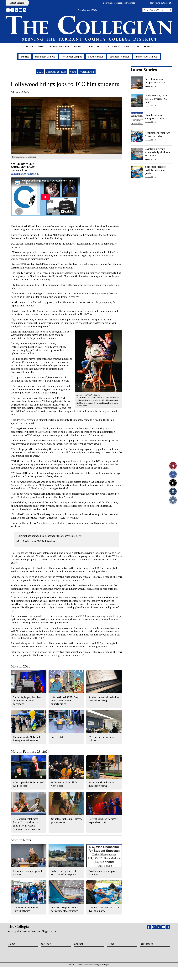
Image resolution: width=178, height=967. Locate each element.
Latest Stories (144, 69)
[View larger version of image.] (66, 125)
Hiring (148, 46)
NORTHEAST (87, 71)
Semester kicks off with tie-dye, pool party (155, 170)
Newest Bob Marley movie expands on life (103, 820)
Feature (94, 46)
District (25, 56)
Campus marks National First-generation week (26, 738)
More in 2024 (20, 666)
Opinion (79, 46)
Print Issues (131, 46)
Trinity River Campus (146, 56)
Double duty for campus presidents (156, 116)
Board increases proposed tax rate (100, 2)
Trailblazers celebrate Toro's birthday (25, 909)
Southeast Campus (119, 56)
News (41, 46)
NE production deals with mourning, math (102, 784)
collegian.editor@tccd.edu (25, 173)
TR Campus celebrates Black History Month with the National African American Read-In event (27, 824)
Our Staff (46, 943)
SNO (101, 965)
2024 (40, 71)
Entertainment (59, 46)
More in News (21, 840)
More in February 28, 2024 (30, 751)
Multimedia (111, 46)
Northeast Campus (45, 56)
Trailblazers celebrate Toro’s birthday (157, 134)
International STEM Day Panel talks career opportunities (64, 700)
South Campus (95, 56)
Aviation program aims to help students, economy (157, 152)
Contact (78, 943)
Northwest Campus (71, 56)
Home (29, 46)
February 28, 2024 (56, 71)
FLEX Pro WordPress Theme (86, 965)
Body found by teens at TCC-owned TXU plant (152, 2)
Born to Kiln (57, 737)
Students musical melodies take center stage (103, 698)
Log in (106, 965)
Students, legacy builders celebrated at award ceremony (27, 700)
